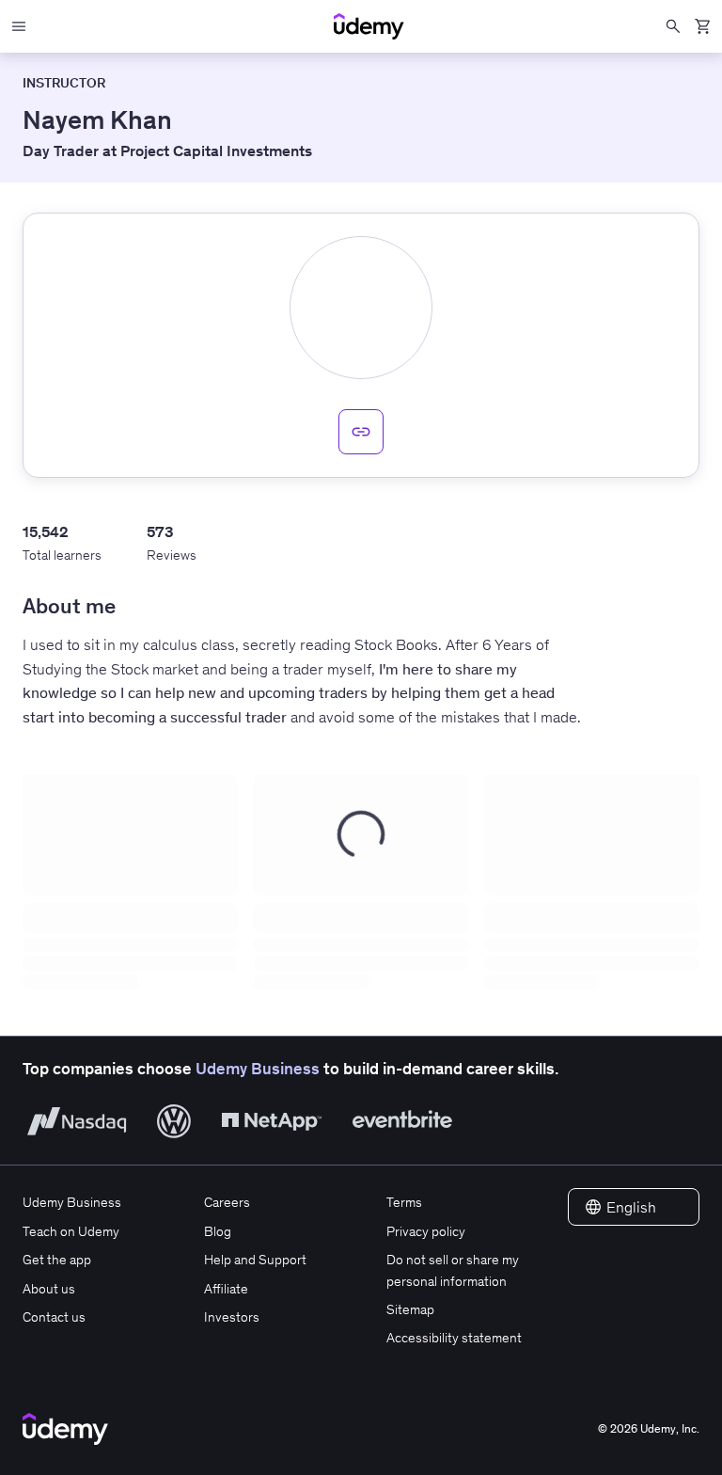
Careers (227, 1202)
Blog (217, 1231)
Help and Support (255, 1259)
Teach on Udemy (71, 1231)
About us (49, 1288)
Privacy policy (425, 1231)
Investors (231, 1316)
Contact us (54, 1316)
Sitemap (410, 1309)
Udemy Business (258, 1068)
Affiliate (226, 1288)
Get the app (57, 1259)
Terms (404, 1202)
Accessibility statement (454, 1337)
